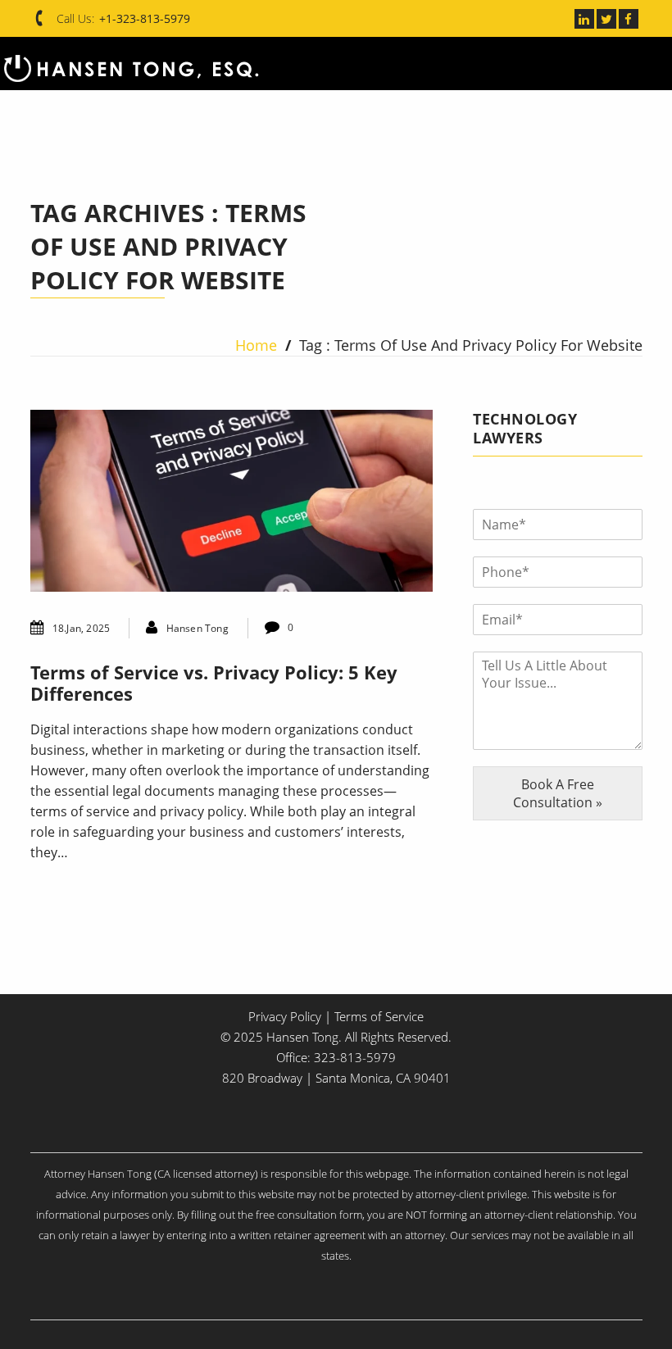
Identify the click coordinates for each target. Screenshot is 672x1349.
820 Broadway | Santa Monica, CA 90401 (336, 1078)
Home (256, 345)
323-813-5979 (355, 1057)
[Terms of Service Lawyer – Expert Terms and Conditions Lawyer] (131, 63)
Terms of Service (379, 1016)
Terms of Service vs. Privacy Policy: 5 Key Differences (213, 683)
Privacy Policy (284, 1016)
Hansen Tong (197, 628)
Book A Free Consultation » (557, 793)
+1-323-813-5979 (144, 18)
